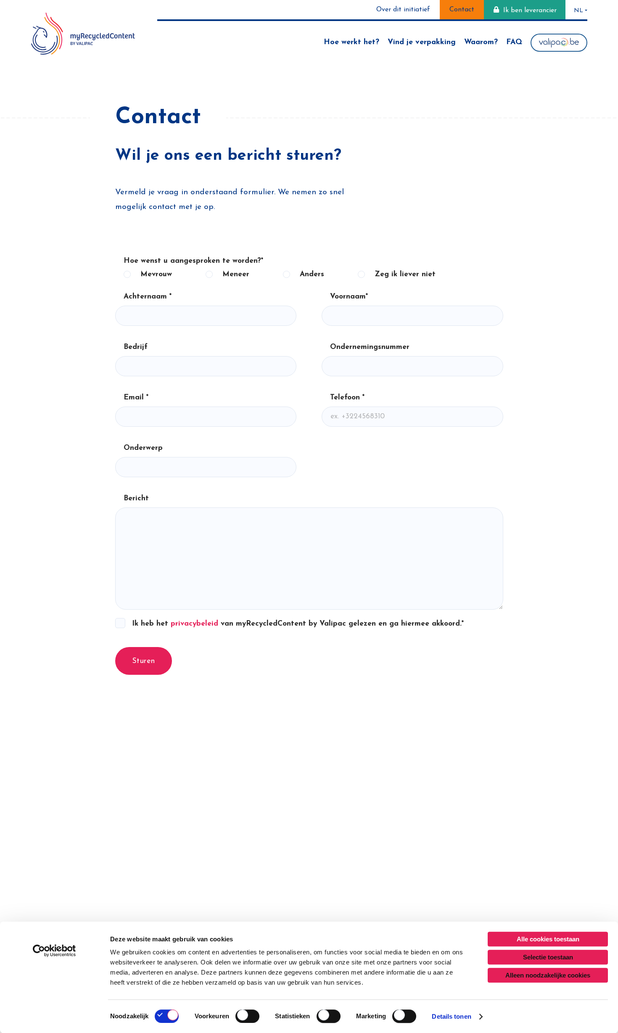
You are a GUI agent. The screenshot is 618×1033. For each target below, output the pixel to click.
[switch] (247, 1016)
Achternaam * (148, 296)
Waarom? (481, 42)
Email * (136, 397)
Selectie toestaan (548, 957)
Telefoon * (347, 397)
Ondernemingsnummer (369, 347)
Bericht (136, 498)
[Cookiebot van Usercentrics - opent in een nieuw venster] (54, 950)
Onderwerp (143, 448)
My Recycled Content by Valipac (83, 34)
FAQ (514, 42)
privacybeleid (194, 623)
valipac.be (559, 43)
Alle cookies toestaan (548, 939)
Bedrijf (136, 347)
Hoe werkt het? (351, 42)
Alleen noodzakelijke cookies (547, 975)
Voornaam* (349, 296)
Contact (461, 9)
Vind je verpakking (422, 42)
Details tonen (451, 1016)
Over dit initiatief (403, 9)
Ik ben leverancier (530, 10)
